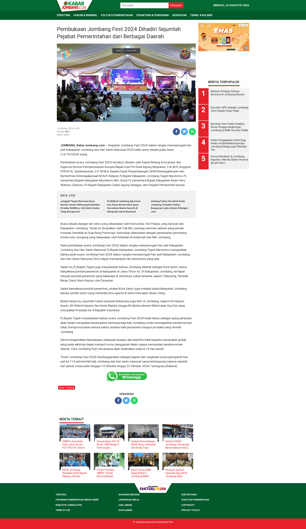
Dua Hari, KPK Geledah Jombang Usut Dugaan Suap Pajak (229, 109)
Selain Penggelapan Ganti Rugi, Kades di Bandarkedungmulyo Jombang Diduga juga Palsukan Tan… (229, 145)
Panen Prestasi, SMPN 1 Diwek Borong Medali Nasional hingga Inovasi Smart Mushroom (106, 473)
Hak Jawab (125, 505)
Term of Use (63, 510)
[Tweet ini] (184, 131)
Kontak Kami (189, 494)
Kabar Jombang (66, 387)
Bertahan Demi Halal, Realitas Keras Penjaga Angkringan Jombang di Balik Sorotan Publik (229, 127)
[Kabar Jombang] (74, 5)
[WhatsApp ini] (192, 131)
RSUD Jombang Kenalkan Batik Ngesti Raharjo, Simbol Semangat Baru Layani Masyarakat (75, 473)
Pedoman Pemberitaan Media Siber (77, 499)
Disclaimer (125, 510)
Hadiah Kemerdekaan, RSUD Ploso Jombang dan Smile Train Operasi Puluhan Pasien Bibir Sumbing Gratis (143, 444)
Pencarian (176, 5)
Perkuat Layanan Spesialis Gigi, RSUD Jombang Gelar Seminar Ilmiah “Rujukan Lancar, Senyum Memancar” (176, 473)
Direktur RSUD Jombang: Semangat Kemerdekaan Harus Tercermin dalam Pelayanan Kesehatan (177, 444)
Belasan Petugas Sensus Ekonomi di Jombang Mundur (228, 93)
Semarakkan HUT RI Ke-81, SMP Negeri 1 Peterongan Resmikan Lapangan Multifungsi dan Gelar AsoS (109, 444)
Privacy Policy (190, 510)
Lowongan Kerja (128, 499)
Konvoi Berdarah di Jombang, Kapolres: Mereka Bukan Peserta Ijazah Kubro (229, 159)
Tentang (61, 494)
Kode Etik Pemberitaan (195, 499)
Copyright (188, 505)
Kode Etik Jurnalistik (69, 505)
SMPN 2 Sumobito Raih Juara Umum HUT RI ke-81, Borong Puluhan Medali (74, 444)
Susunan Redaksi (129, 494)
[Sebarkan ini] (176, 131)
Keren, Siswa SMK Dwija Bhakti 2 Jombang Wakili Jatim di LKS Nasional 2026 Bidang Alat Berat (143, 473)
